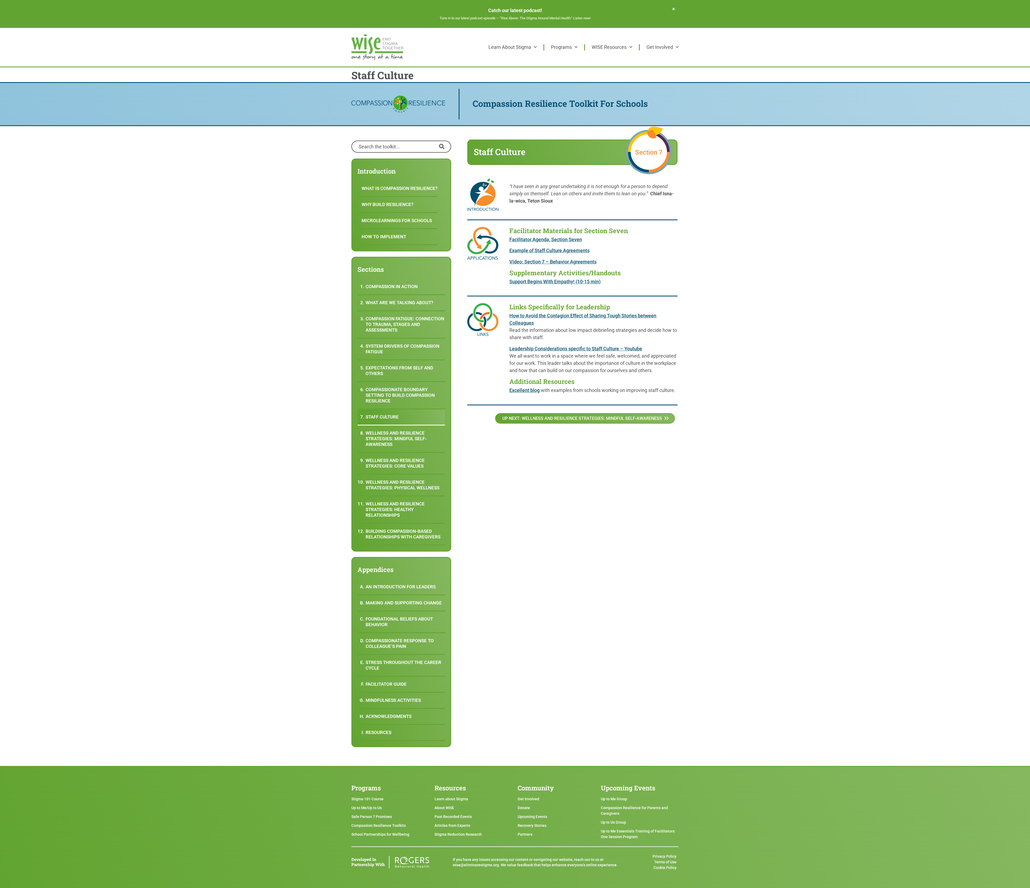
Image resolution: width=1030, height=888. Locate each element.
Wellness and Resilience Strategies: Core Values (395, 463)
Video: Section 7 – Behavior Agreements (553, 262)
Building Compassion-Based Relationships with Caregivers (403, 534)
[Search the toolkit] (401, 146)
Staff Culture (382, 417)
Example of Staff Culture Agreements (549, 250)
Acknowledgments (388, 716)
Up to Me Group (614, 799)
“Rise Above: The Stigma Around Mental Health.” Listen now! (545, 18)
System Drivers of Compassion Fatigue (402, 348)
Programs (561, 47)
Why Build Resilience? (387, 204)
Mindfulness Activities (393, 700)
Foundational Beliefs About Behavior (399, 621)
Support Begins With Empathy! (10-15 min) (555, 281)
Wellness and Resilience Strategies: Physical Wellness (402, 484)
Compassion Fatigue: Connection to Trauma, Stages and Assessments (405, 324)
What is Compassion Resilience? (399, 188)
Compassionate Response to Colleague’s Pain (400, 643)
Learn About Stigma (509, 47)
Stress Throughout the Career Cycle (403, 665)
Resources (378, 732)
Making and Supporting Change (404, 603)
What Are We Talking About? (399, 302)
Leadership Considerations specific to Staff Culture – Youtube (575, 348)
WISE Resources (609, 47)
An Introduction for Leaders (401, 586)
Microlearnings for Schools (397, 220)
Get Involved (659, 47)
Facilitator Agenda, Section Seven (545, 239)
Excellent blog (524, 390)
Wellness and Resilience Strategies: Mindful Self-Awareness (396, 438)
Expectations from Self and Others (399, 370)
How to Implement (384, 236)
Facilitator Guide (386, 684)
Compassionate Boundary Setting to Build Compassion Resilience (400, 395)
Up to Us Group (613, 822)
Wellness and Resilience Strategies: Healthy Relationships (395, 509)
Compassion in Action (392, 286)
